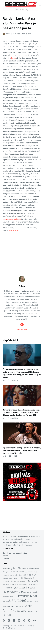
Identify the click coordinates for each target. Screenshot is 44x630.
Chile (24, 572)
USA (17, 601)
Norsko (21, 588)
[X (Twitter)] (14, 620)
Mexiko (27, 584)
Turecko (6, 601)
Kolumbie (7, 584)
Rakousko (27, 592)
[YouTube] (29, 620)
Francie (31, 574)
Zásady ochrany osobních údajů (15, 553)
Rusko (35, 592)
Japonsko (8, 581)
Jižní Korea (23, 581)
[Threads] (19, 620)
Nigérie (34, 584)
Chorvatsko (32, 572)
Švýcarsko (7, 615)
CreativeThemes (9, 628)
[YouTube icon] (22, 324)
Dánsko (6, 575)
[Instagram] (9, 620)
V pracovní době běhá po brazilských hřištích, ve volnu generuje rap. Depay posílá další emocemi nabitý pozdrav (22, 450)
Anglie (14, 568)
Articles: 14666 (22, 329)
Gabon (6, 578)
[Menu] (40, 5)
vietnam (37, 601)
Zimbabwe (19, 606)
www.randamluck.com (12, 219)
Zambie (11, 606)
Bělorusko (17, 572)
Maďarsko (20, 584)
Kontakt (6, 559)
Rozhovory (26, 34)
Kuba (14, 584)
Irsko (17, 578)
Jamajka (30, 578)
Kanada (33, 581)
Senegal (6, 596)
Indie (11, 578)
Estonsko (14, 575)
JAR (16, 581)
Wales (5, 606)
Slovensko (26, 595)
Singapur (12, 596)
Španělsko (19, 611)
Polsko (16, 591)
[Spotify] (24, 620)
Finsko (22, 575)
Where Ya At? (14, 230)
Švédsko (31, 611)
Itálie (23, 578)
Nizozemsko (10, 588)
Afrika (5, 568)
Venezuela (30, 601)
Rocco (13, 58)
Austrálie (28, 568)
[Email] (34, 620)
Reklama (6, 556)
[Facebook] (4, 620)
